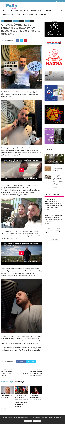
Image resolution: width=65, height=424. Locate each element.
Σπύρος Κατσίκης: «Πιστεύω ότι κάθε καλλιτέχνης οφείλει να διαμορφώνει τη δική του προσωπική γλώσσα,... (53, 203)
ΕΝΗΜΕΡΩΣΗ (6, 10)
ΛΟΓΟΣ (3, 393)
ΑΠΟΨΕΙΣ (18, 393)
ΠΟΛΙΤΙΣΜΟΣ (17, 10)
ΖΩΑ (12, 14)
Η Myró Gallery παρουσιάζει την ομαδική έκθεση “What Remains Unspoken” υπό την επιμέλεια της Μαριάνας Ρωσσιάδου (58, 181)
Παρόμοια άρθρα (7, 382)
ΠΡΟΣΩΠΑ (27, 21)
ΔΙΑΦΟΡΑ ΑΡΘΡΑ (32, 14)
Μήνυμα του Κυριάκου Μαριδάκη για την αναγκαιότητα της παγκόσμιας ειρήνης (32, 373)
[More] (38, 361)
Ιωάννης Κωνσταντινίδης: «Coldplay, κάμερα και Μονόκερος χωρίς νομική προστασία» (53, 218)
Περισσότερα (19, 382)
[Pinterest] (25, 40)
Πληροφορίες (36, 421)
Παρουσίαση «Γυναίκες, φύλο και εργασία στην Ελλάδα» (53, 231)
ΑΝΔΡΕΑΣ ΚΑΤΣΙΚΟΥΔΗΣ (45, 10)
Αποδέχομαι (28, 421)
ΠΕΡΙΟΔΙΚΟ (42, 14)
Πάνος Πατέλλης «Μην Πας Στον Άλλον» (54, 162)
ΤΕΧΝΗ (32, 21)
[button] (61, 10)
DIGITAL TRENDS (21, 14)
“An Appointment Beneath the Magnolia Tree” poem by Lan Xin (35, 397)
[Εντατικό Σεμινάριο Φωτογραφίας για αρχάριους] (48, 168)
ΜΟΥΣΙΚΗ (22, 21)
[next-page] (5, 410)
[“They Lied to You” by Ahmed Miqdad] (7, 390)
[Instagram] (59, 1)
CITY (25, 10)
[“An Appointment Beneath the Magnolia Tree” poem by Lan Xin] (36, 390)
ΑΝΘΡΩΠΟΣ (6, 14)
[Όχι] (63, 419)
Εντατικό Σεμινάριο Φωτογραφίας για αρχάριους (58, 168)
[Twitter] (62, 1)
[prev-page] (2, 410)
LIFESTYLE (32, 10)
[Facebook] (56, 1)
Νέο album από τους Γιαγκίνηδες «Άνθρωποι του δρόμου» (9, 373)
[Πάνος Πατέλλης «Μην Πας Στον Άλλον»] (54, 159)
